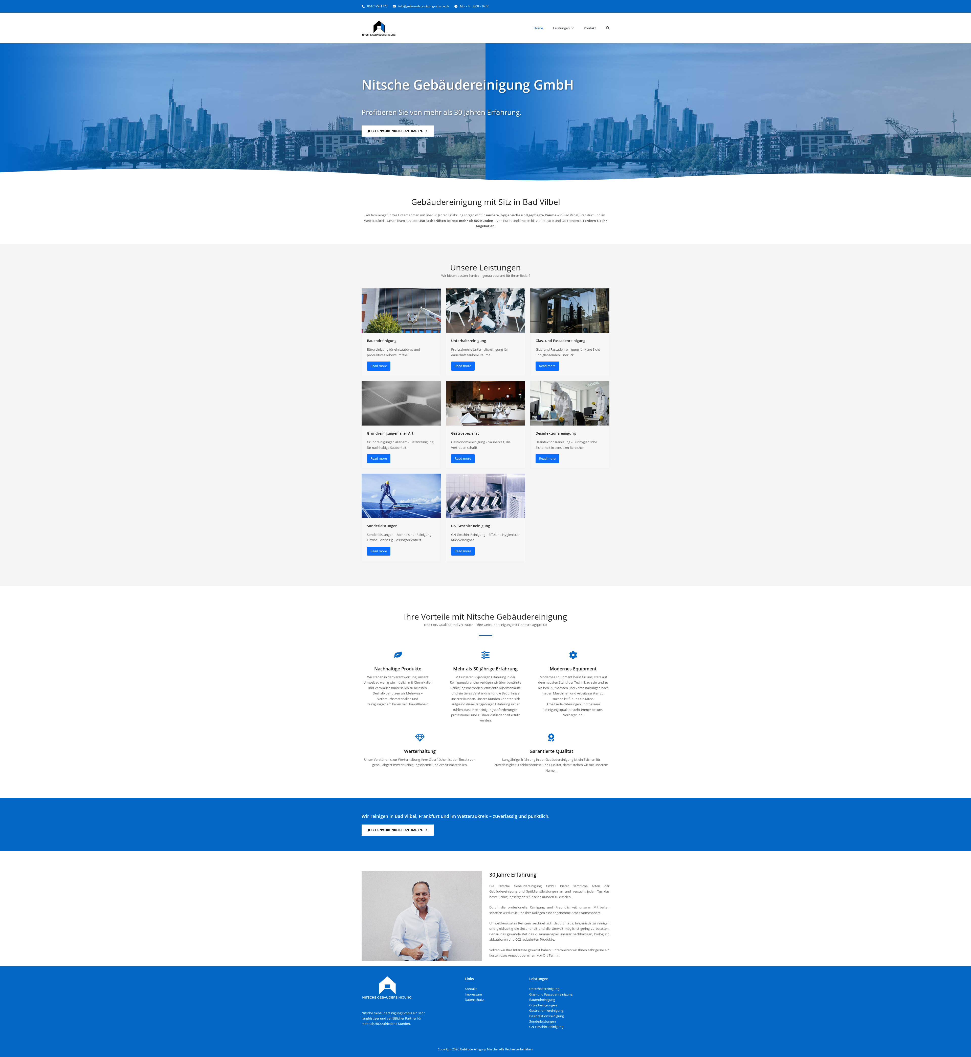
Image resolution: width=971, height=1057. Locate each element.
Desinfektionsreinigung (556, 433)
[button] (607, 28)
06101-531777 (377, 6)
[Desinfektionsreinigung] (569, 402)
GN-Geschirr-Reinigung (546, 1026)
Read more (378, 366)
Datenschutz (474, 999)
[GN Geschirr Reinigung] (485, 495)
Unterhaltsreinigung (468, 340)
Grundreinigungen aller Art (390, 433)
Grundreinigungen (543, 1005)
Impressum (473, 994)
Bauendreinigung (381, 340)
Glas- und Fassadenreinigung (560, 340)
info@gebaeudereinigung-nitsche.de (423, 6)
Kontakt (471, 988)
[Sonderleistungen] (401, 495)
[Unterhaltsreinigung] (485, 310)
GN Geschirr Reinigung (470, 525)
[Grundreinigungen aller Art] (401, 402)
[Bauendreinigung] (401, 310)
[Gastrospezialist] (485, 402)
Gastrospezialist (465, 433)
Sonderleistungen (382, 525)
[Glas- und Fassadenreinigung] (569, 310)
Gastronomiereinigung (546, 1010)
